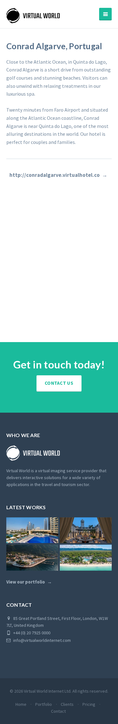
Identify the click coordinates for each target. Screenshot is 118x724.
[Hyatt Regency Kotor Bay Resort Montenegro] (32, 558)
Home (20, 704)
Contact (58, 711)
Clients (67, 704)
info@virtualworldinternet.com (42, 640)
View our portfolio (25, 582)
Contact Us (59, 383)
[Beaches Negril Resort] (86, 558)
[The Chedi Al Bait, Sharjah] (86, 530)
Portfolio (43, 704)
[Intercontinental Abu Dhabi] (32, 530)
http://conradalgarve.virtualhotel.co (54, 175)
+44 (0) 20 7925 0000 (31, 633)
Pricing (88, 704)
